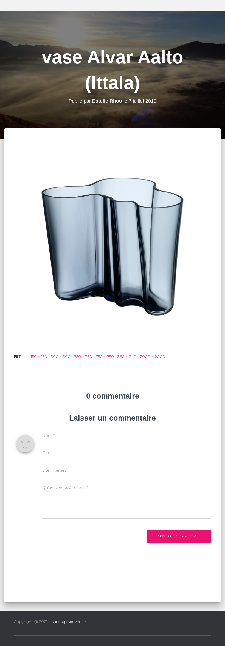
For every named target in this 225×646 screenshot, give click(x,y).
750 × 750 (83, 356)
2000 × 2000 (152, 356)
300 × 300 (61, 356)
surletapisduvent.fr (69, 621)
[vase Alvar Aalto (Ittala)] (112, 246)
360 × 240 (126, 356)
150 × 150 (39, 356)
